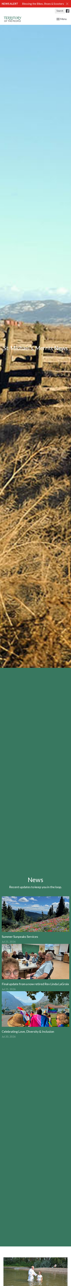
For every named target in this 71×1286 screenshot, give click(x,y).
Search (60, 10)
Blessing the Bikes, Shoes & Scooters (43, 3)
